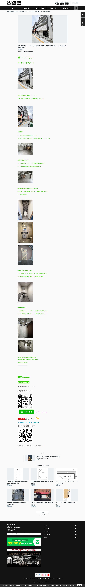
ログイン (73, 3)
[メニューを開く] (76, 8)
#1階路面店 (25, 51)
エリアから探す (40, 8)
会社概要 (45, 537)
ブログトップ (46, 531)
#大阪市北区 (20, 51)
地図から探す (53, 8)
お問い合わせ (66, 8)
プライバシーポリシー (52, 578)
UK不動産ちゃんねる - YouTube (28, 422)
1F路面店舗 (20, 49)
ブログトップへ (42, 514)
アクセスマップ (47, 534)
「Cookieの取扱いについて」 (63, 585)
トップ (13, 8)
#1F (28, 51)
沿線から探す (27, 8)
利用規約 (39, 578)
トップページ (46, 525)
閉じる (79, 585)
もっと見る (42, 512)
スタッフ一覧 (46, 528)
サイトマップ (60, 578)
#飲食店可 (31, 51)
